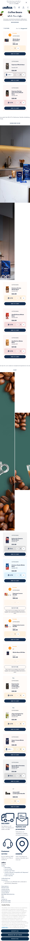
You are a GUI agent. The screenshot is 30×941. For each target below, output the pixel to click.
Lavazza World (5, 892)
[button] (26, 2)
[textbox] (9, 74)
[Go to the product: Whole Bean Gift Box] (15, 652)
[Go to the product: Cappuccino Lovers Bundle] (15, 625)
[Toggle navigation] (27, 7)
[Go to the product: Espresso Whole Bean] (15, 65)
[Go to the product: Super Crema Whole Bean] (15, 740)
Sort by (18, 28)
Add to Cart (15, 53)
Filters (6, 28)
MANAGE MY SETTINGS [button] (15, 934)
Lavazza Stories (5, 889)
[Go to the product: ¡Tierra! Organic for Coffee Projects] (15, 714)
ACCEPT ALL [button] (15, 931)
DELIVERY (5, 823)
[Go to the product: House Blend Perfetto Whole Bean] (15, 766)
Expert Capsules (8, 875)
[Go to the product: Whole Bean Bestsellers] (15, 39)
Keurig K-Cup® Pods (9, 870)
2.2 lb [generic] (11, 102)
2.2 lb (9, 74)
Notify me (15, 608)
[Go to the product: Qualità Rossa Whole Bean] (15, 315)
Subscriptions (5, 886)
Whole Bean (7, 867)
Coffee (3, 865)
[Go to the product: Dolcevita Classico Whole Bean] (15, 539)
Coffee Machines (5, 878)
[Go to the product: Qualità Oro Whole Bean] (15, 342)
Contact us (4, 899)
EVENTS (19, 854)
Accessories (4, 880)
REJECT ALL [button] (15, 938)
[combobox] (9, 74)
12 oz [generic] (11, 548)
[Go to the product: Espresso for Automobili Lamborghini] (15, 685)
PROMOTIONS (5, 887)
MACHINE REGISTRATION (7, 894)
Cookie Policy (5, 927)
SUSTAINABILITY (5, 891)
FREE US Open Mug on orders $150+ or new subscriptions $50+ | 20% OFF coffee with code (14, 2)
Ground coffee (8, 869)
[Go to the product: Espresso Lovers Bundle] (15, 593)
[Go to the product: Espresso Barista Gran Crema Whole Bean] (15, 92)
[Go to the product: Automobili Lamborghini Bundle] (15, 792)
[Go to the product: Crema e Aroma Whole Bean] (15, 289)
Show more (15, 22)
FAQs (2, 897)
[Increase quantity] (18, 48)
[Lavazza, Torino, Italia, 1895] (7, 7)
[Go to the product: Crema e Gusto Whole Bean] (15, 566)
